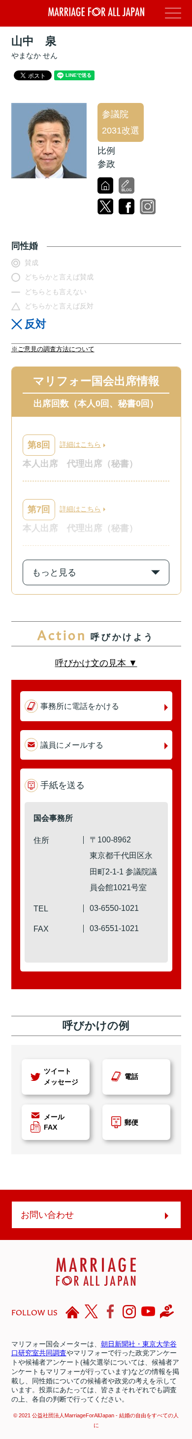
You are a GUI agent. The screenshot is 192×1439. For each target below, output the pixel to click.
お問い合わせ (47, 1215)
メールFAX (54, 1122)
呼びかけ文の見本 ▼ (96, 663)
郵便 (131, 1122)
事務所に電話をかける (79, 706)
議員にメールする (71, 744)
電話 (131, 1076)
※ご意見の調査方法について (53, 349)
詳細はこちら (80, 444)
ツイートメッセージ (61, 1076)
